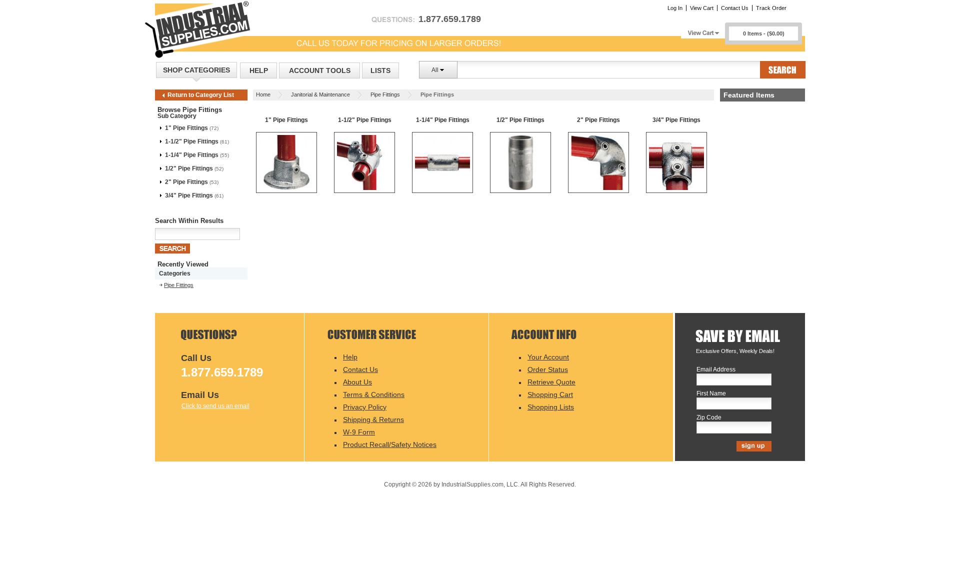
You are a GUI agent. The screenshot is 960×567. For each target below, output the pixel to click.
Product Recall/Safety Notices (389, 444)
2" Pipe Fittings (186, 182)
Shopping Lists (551, 407)
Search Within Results (189, 220)
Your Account (548, 357)
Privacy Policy (364, 407)
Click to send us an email (216, 406)
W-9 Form (359, 432)
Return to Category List (201, 95)
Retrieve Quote (552, 382)
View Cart (702, 8)
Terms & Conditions (373, 394)
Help (259, 70)
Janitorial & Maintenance (320, 95)
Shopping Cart (550, 394)
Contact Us (734, 8)
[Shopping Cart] (703, 30)
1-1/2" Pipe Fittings (191, 141)
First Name (711, 393)
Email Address (716, 369)
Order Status (548, 370)
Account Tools (319, 70)
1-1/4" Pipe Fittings (191, 155)
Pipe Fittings (385, 95)
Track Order (771, 8)
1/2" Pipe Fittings (189, 168)
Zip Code (709, 417)
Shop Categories (196, 70)
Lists (380, 70)
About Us (357, 382)
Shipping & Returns (373, 420)
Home (263, 95)
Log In (675, 8)
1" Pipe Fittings (186, 128)
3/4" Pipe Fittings (189, 195)
